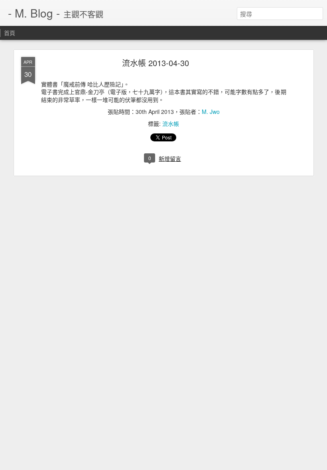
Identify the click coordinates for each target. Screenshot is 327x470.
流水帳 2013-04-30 (155, 63)
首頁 (9, 33)
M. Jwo (211, 112)
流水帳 (170, 123)
